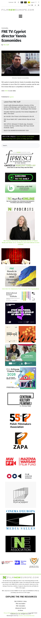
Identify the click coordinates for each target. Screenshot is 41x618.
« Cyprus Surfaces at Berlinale (25, 136)
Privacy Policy (7, 613)
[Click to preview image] (20, 63)
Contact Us (19, 613)
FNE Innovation (20, 606)
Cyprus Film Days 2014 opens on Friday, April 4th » (17, 139)
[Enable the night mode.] (18, 2)
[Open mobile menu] (20, 16)
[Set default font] (35, 5)
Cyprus (11, 97)
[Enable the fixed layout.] (36, 2)
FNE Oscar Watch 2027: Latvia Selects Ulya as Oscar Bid (19, 120)
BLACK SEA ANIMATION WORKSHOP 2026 (16, 130)
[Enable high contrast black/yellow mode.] (25, 2)
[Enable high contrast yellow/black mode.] (29, 2)
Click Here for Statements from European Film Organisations (20, 289)
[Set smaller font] (32, 5)
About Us (25, 613)
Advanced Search (20, 608)
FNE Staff (6, 45)
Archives (20, 610)
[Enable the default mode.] (15, 2)
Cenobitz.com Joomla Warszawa (26, 615)
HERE (6, 91)
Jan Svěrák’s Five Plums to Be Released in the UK (19, 116)
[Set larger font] (38, 5)
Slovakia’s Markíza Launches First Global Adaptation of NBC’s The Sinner (20, 112)
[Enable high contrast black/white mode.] (22, 2)
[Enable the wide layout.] (39, 2)
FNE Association (20, 603)
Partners (14, 613)
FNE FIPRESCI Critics (20, 601)
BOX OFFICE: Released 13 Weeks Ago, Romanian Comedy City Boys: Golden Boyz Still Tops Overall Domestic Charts (19, 125)
